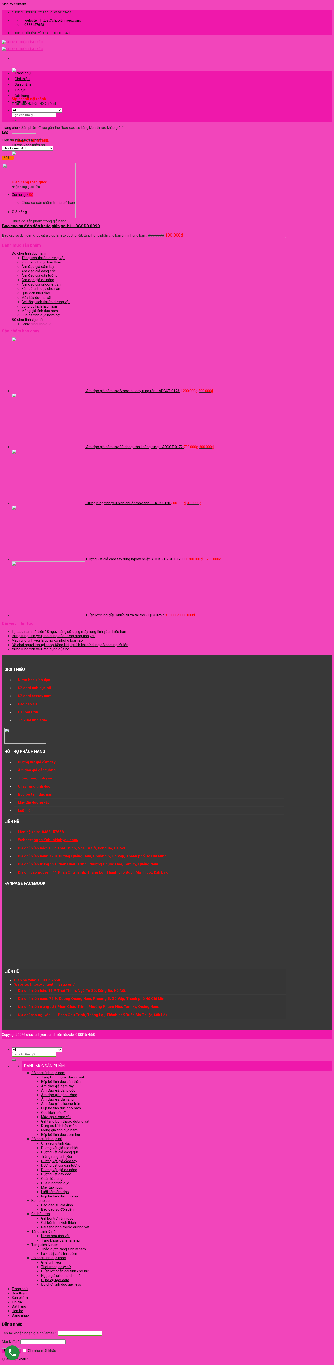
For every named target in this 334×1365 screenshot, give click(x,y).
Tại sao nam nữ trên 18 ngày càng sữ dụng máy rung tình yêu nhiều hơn (69, 631)
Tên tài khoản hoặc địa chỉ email (29, 1333)
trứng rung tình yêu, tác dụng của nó (40, 649)
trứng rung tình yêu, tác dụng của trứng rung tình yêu (53, 636)
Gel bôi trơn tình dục (57, 1218)
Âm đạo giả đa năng (38, 280)
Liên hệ (20, 101)
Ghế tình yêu (51, 1262)
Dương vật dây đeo (56, 1174)
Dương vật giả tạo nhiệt (59, 1148)
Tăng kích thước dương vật (43, 258)
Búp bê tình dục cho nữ (59, 1196)
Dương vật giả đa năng (59, 1170)
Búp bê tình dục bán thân (41, 262)
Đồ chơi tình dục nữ (27, 319)
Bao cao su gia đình (57, 1205)
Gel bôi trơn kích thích (58, 1223)
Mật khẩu (10, 1342)
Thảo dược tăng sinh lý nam (63, 1249)
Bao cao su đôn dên (57, 1209)
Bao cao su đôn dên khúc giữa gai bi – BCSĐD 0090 (51, 225)
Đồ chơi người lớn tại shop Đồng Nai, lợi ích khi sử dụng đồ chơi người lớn (70, 645)
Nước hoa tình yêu (55, 1236)
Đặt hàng (22, 96)
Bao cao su (40, 1200)
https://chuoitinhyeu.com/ (56, 840)
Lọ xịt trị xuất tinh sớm (59, 1253)
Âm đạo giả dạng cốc (39, 271)
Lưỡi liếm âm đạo (55, 1192)
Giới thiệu (22, 79)
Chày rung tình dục (36, 324)
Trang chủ (23, 73)
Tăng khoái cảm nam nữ (60, 1240)
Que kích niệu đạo (36, 293)
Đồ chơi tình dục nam (29, 253)
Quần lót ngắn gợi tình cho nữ (64, 1271)
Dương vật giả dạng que (60, 1152)
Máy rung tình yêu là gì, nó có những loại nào (47, 640)
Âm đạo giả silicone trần (41, 284)
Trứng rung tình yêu (56, 1156)
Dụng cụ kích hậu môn (39, 306)
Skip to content (14, 4)
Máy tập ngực (52, 1187)
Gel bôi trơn (40, 1214)
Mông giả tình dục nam (40, 311)
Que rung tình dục (55, 1183)
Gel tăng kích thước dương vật (46, 302)
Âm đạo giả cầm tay (38, 266)
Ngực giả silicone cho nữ (61, 1275)
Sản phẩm (23, 84)
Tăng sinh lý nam (44, 1245)
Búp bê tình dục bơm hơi (41, 315)
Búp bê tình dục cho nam (41, 289)
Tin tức (20, 90)
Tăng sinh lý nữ (43, 1231)
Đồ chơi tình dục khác (48, 1258)
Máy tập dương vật (36, 297)
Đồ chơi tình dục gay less (61, 1284)
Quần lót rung (52, 1178)
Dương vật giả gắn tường (60, 1165)
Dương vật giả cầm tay (59, 1161)
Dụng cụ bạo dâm (55, 1280)
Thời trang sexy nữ (56, 1267)
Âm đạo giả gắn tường (39, 275)
